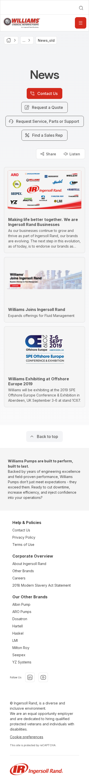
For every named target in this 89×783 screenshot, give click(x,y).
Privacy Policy (23, 537)
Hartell (17, 626)
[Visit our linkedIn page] (30, 677)
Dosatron (19, 619)
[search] (81, 8)
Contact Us (21, 530)
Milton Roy (20, 648)
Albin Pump (21, 604)
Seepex (18, 655)
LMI (15, 640)
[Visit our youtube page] (43, 677)
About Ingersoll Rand (29, 564)
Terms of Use (23, 544)
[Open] (80, 23)
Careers (18, 578)
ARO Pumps (21, 611)
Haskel (17, 633)
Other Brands (23, 571)
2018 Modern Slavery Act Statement (41, 585)
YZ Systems (21, 662)
